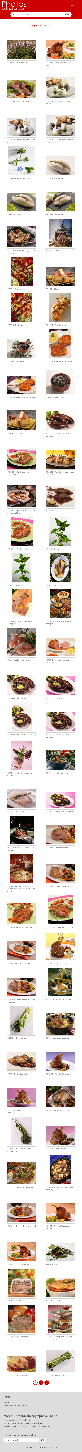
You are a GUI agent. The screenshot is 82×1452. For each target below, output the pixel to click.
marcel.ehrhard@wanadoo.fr (28, 1423)
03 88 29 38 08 (26, 1426)
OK (67, 14)
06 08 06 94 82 (46, 1426)
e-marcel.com (23, 1420)
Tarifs (7, 1402)
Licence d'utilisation (15, 1405)
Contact (74, 5)
